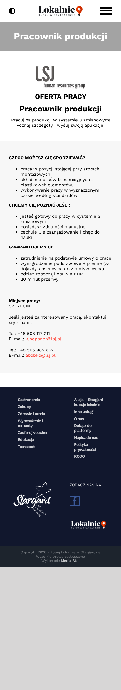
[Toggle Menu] (106, 10)
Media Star (70, 561)
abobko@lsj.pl (41, 355)
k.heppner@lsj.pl (43, 338)
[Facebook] (75, 501)
